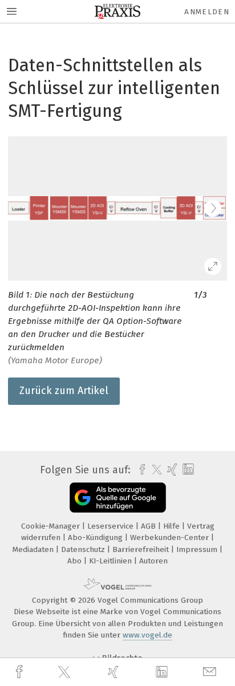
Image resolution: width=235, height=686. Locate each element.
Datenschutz (84, 549)
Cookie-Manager (51, 526)
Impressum (198, 549)
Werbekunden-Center (170, 537)
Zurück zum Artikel (63, 390)
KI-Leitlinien (111, 561)
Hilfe (172, 526)
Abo (75, 561)
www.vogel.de (147, 635)
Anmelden (206, 12)
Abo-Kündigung (96, 537)
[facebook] (20, 672)
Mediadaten (34, 549)
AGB (149, 526)
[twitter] (65, 672)
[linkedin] (163, 672)
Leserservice (111, 526)
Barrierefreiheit (141, 549)
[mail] (211, 672)
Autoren (153, 561)
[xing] (115, 672)
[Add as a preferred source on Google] (118, 497)
